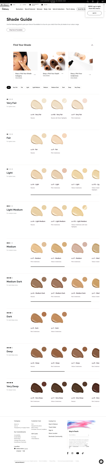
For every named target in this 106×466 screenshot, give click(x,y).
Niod (14, 4)
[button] (30, 9)
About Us (16, 424)
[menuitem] (4, 4)
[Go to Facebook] (67, 453)
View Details (18, 77)
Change (26, 448)
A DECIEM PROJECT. (19, 462)
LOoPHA (24, 4)
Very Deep (77, 87)
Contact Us (52, 421)
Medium (45, 87)
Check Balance (35, 438)
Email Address (72, 435)
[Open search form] (87, 1)
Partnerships (17, 438)
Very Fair (15, 87)
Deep (69, 87)
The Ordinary (6, 5)
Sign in (51, 430)
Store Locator (53, 433)
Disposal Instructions (36, 426)
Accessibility (17, 435)
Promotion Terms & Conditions (39, 429)
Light (27, 87)
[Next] (69, 1)
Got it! (94, 13)
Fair (22, 87)
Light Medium (36, 87)
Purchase (33, 436)
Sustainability (17, 436)
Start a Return (53, 424)
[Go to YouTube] (77, 453)
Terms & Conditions (43, 461)
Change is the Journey (19, 440)
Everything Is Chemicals (20, 442)
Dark (63, 87)
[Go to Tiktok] (83, 453)
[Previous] (37, 1)
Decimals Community (55, 436)
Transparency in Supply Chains (22, 427)
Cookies (77, 461)
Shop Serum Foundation (15, 30)
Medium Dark (55, 87)
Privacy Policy (52, 461)
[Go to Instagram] (72, 453)
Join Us (16, 426)
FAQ (32, 424)
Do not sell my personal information (65, 461)
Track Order (52, 427)
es (22, 451)
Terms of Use (75, 446)
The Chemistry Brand (35, 5)
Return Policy (34, 427)
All (8, 87)
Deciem (45, 4)
